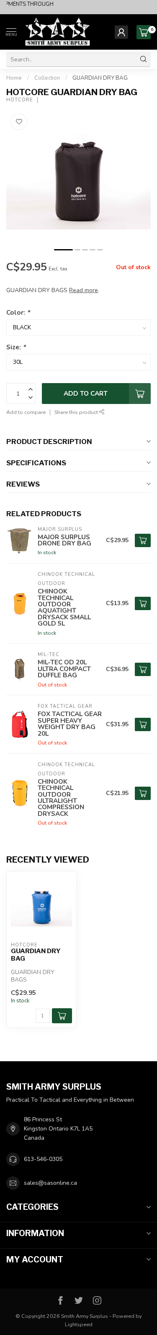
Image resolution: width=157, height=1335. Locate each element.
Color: (18, 312)
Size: (16, 347)
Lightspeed (79, 1324)
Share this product (76, 412)
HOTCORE (19, 100)
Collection (47, 78)
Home (14, 78)
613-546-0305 (43, 1159)
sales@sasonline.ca (50, 1183)
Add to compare (26, 412)
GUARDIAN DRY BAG (100, 78)
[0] (143, 32)
